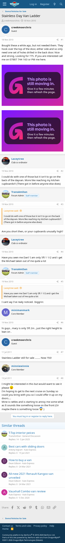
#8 (62, 378)
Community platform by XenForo (28, 535)
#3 (62, 204)
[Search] (61, 4)
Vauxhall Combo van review (27, 491)
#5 (62, 281)
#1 (62, 39)
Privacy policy (40, 525)
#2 (62, 171)
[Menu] (4, 4)
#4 (62, 251)
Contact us (7, 525)
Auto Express (30, 449)
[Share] (58, 40)
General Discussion (31, 436)
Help (52, 525)
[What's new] (54, 4)
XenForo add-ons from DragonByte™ (44, 537)
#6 (62, 322)
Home (5, 528)
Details (39, 540)
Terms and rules (23, 525)
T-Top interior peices (22, 433)
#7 (62, 352)
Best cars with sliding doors (26, 446)
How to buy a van (20, 460)
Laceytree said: (11, 210)
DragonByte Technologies (24, 540)
